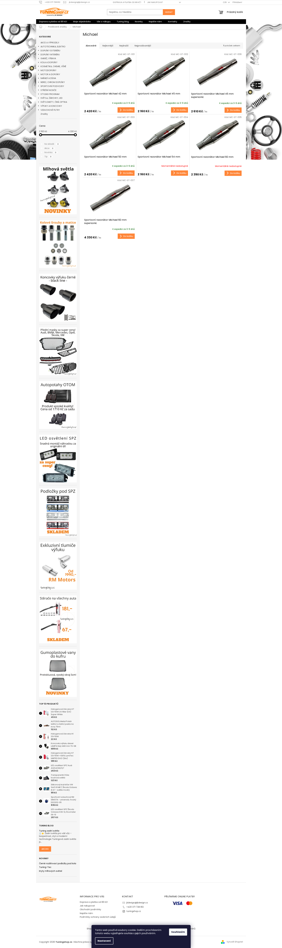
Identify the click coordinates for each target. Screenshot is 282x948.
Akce (48, 148)
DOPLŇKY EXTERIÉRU (50, 50)
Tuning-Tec (45, 867)
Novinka (50, 152)
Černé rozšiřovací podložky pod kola (57, 863)
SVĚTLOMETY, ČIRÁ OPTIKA (54, 102)
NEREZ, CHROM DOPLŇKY (53, 82)
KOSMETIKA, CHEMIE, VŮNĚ (53, 66)
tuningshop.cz (133, 911)
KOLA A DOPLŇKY (49, 62)
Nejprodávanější (143, 45)
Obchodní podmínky (90, 909)
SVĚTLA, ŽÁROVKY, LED (51, 98)
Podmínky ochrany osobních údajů (98, 916)
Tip (47, 156)
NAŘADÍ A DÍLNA (48, 78)
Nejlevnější (107, 45)
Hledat (169, 12)
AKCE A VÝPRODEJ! (50, 42)
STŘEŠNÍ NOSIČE (48, 90)
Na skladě (51, 143)
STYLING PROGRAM (50, 94)
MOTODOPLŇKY (48, 70)
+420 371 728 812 (135, 906)
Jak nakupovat (155, 2)
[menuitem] (53, 21)
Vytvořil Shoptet (235, 941)
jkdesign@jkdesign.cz (137, 902)
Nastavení (104, 941)
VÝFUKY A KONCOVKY (51, 105)
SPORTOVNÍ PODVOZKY (52, 86)
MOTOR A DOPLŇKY (50, 74)
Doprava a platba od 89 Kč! (127, 2)
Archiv (45, 848)
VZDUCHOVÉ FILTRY (50, 109)
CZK (225, 2)
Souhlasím (178, 932)
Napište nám (86, 913)
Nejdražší (123, 45)
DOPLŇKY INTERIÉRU (50, 54)
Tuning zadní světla (49, 831)
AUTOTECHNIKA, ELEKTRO (53, 46)
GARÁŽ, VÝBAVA (48, 58)
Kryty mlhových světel (50, 871)
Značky (44, 113)
